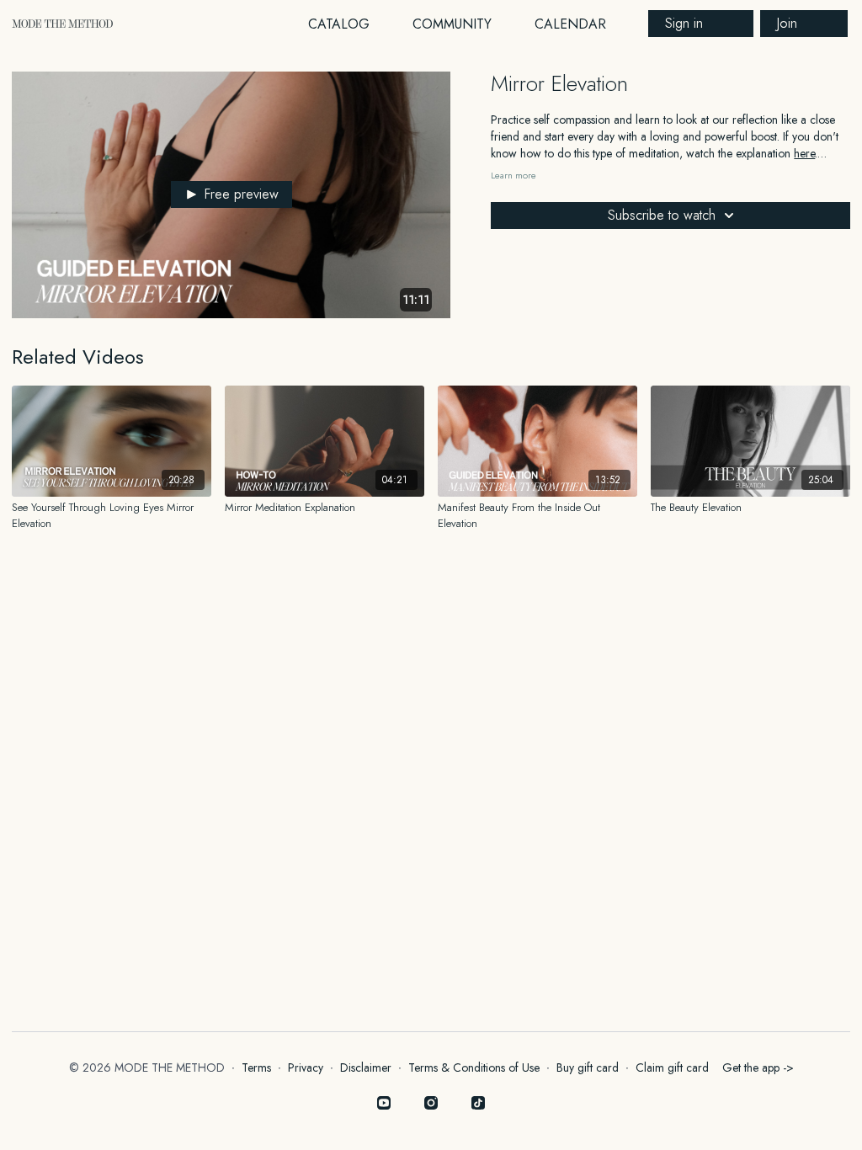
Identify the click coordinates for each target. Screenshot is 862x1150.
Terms (256, 1067)
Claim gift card (672, 1067)
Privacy (305, 1067)
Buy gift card (587, 1067)
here (804, 153)
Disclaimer (365, 1067)
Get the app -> (758, 1067)
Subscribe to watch (662, 215)
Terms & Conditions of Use (474, 1067)
